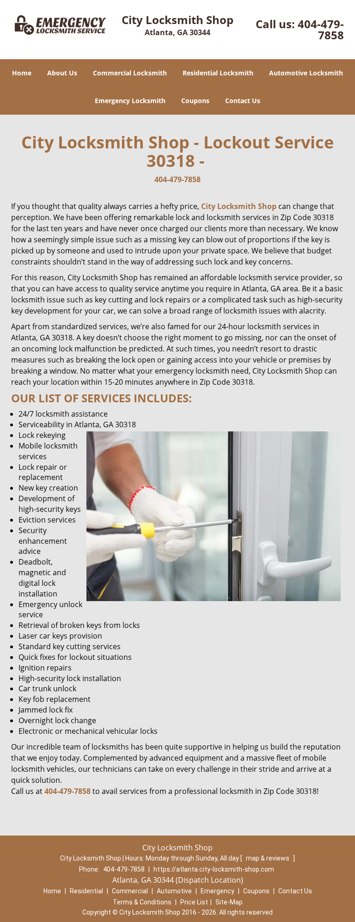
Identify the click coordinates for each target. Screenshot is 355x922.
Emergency (217, 891)
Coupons (195, 100)
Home (21, 72)
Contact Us (242, 100)
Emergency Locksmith (130, 100)
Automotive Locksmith (306, 72)
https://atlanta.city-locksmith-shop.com (213, 869)
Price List (194, 902)
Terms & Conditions (142, 902)
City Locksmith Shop (238, 206)
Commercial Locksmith (130, 72)
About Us (62, 72)
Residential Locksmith (218, 72)
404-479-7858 (321, 29)
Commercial (130, 891)
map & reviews (268, 858)
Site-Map (229, 902)
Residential (86, 891)
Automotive (174, 891)
